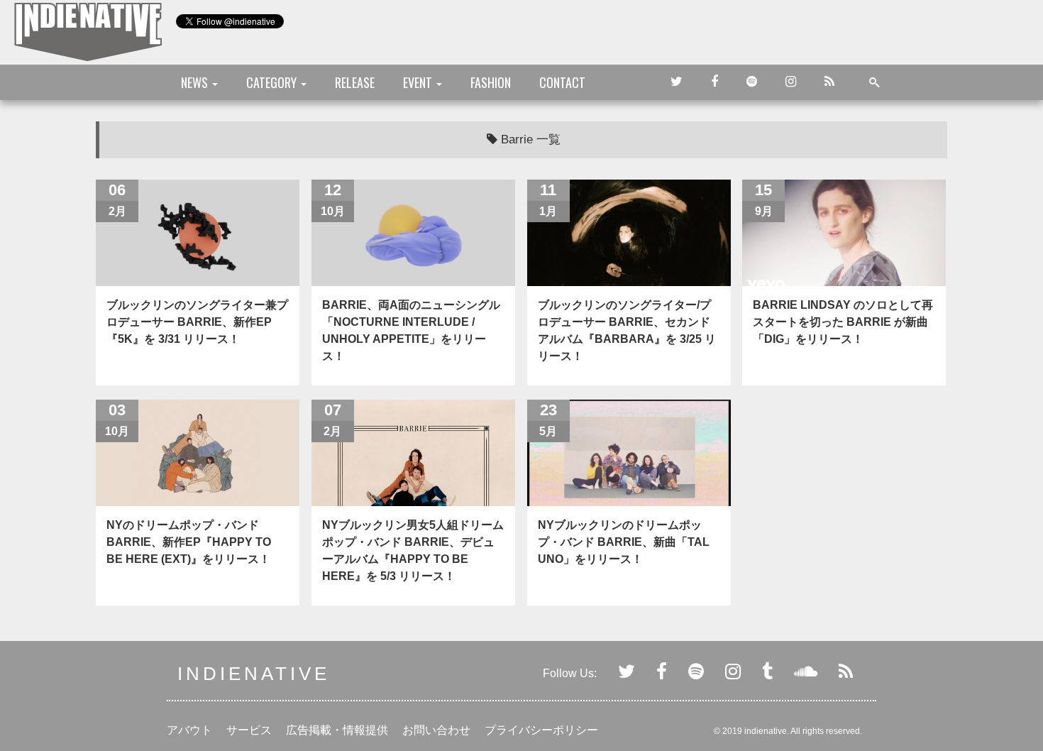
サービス (249, 730)
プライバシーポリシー (541, 730)
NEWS (196, 82)
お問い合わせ (436, 730)
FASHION (490, 82)
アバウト (189, 730)
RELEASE (355, 82)
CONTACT (562, 82)
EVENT (419, 82)
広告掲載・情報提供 (337, 730)
